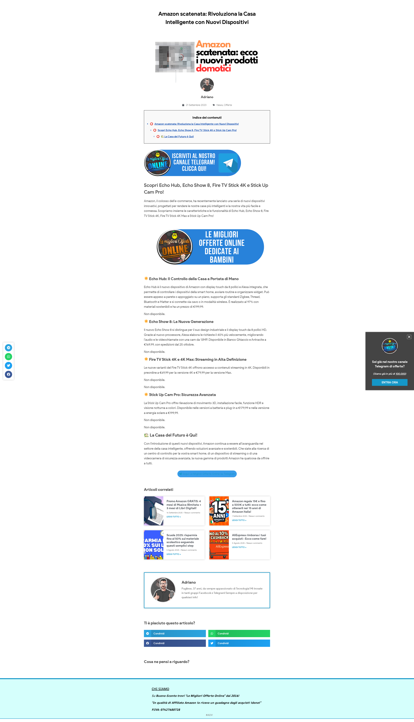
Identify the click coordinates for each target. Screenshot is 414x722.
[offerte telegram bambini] (207, 272)
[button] (175, 633)
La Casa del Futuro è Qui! (179, 136)
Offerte (228, 105)
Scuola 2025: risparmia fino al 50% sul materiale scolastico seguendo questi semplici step (183, 540)
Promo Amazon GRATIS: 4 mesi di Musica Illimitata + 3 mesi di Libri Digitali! (184, 504)
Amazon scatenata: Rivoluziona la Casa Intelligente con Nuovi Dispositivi (196, 123)
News (220, 105)
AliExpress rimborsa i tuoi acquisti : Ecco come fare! (249, 536)
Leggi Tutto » (174, 516)
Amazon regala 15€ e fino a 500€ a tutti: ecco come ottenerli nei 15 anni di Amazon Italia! (249, 506)
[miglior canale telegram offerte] (192, 178)
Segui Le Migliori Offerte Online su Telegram (208, 473)
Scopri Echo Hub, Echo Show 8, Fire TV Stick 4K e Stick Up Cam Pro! (197, 130)
